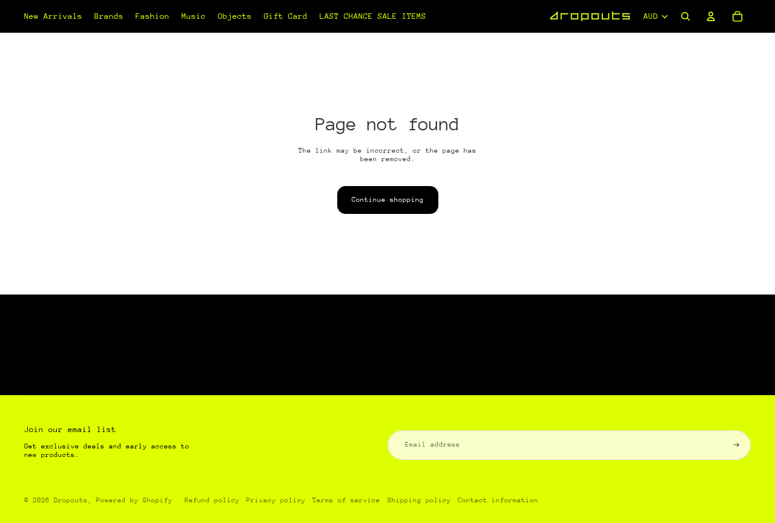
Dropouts (71, 500)
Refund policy (212, 500)
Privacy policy (276, 500)
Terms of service (346, 500)
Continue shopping (388, 200)
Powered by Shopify (134, 500)
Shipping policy (419, 500)
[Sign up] (736, 445)
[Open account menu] (711, 16)
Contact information (498, 500)
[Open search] (685, 16)
